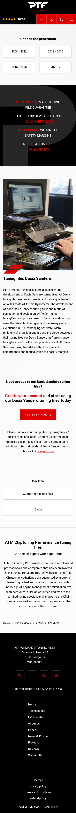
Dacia (38, 509)
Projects (33, 742)
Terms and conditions (38, 792)
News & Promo (38, 736)
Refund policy (38, 798)
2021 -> (55, 67)
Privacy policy (38, 786)
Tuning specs (23, 623)
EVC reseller (36, 717)
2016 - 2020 (19, 67)
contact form (45, 451)
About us (34, 723)
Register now (36, 414)
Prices (32, 730)
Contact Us (35, 755)
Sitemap (38, 780)
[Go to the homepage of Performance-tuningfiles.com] (38, 7)
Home (6, 623)
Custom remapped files (38, 494)
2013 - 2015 (55, 51)
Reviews (33, 749)
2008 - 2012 (19, 51)
